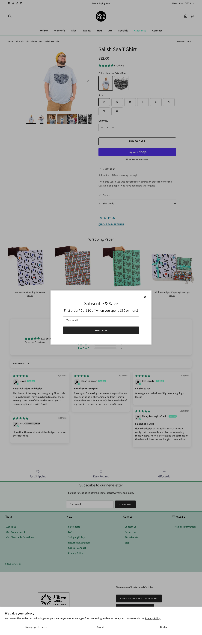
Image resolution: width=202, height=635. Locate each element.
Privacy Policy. (152, 618)
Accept (100, 627)
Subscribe (101, 330)
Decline (164, 627)
